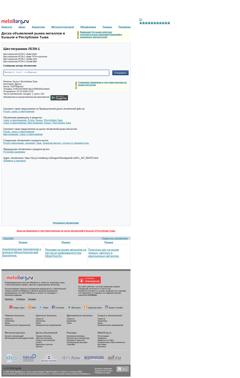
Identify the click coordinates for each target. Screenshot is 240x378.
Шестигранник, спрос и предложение (23, 134)
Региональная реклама (77, 342)
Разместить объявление (115, 238)
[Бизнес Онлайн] (49, 362)
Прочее (39, 346)
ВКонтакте (76, 308)
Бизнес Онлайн (116, 308)
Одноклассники (95, 308)
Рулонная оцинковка (14, 151)
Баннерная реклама (76, 336)
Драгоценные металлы (80, 315)
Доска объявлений (46, 332)
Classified (8, 238)
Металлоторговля (15, 332)
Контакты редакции (103, 368)
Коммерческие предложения (17, 325)
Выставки (102, 344)
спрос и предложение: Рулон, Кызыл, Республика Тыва (33, 120)
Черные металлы (14, 315)
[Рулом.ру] (71, 362)
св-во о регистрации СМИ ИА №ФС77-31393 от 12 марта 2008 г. (54, 372)
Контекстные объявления (78, 338)
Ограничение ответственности (111, 342)
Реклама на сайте (103, 373)
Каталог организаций (14, 336)
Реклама (32, 299)
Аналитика (9, 321)
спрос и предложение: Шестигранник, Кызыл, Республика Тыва (37, 122)
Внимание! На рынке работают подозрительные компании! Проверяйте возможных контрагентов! (101, 34)
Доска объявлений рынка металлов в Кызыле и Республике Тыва (33, 35)
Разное (23, 242)
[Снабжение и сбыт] (12, 362)
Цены (7, 323)
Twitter (45, 308)
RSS (34, 308)
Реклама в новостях (76, 340)
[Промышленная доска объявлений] (29, 362)
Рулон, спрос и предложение (18, 111)
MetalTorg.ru (104, 332)
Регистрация (103, 336)
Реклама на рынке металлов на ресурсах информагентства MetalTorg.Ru (65, 253)
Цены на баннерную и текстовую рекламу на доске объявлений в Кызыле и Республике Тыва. (66, 231)
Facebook (60, 308)
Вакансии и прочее (44, 344)
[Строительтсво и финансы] (114, 362)
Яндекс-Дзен (19, 308)
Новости (8, 319)
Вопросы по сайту (106, 340)
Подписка (20, 299)
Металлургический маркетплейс (19, 338)
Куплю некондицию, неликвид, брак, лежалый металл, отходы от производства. (46, 143)
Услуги (39, 342)
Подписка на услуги (103, 371)
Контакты (9, 299)
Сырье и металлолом (110, 315)
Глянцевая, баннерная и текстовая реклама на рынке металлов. (102, 83)
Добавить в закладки (14, 160)
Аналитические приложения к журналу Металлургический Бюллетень (21, 252)
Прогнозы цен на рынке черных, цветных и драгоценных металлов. (103, 253)
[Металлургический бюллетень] (94, 362)
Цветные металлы (46, 315)
